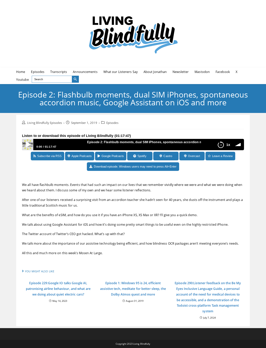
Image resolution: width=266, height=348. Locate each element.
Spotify (141, 156)
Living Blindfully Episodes (44, 123)
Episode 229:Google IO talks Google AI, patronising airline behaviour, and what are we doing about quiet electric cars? (58, 289)
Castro (167, 156)
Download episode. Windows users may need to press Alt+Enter (135, 166)
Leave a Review (222, 156)
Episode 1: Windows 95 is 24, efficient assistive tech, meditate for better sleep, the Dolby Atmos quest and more (133, 289)
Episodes (112, 123)
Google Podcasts (112, 156)
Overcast (194, 156)
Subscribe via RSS (49, 156)
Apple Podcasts (81, 156)
